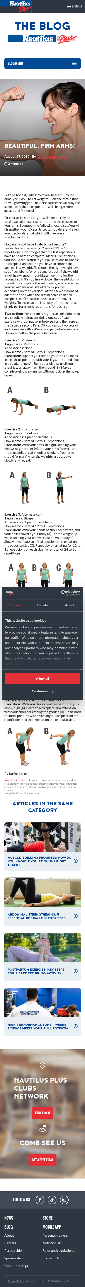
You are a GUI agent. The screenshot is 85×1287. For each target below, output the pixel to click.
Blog (8, 1227)
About (9, 1235)
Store (47, 1218)
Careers (10, 1243)
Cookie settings (16, 1265)
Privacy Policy (16, 1281)
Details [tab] (42, 605)
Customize (40, 691)
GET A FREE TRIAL (42, 1159)
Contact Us (51, 1258)
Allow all (42, 678)
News (8, 1218)
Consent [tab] (15, 605)
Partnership (13, 1250)
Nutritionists (52, 1243)
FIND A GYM (42, 1112)
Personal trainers (55, 1235)
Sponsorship (13, 1258)
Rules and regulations (58, 1250)
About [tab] (70, 605)
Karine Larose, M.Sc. (52, 156)
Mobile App (51, 1227)
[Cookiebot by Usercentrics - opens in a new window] (61, 593)
